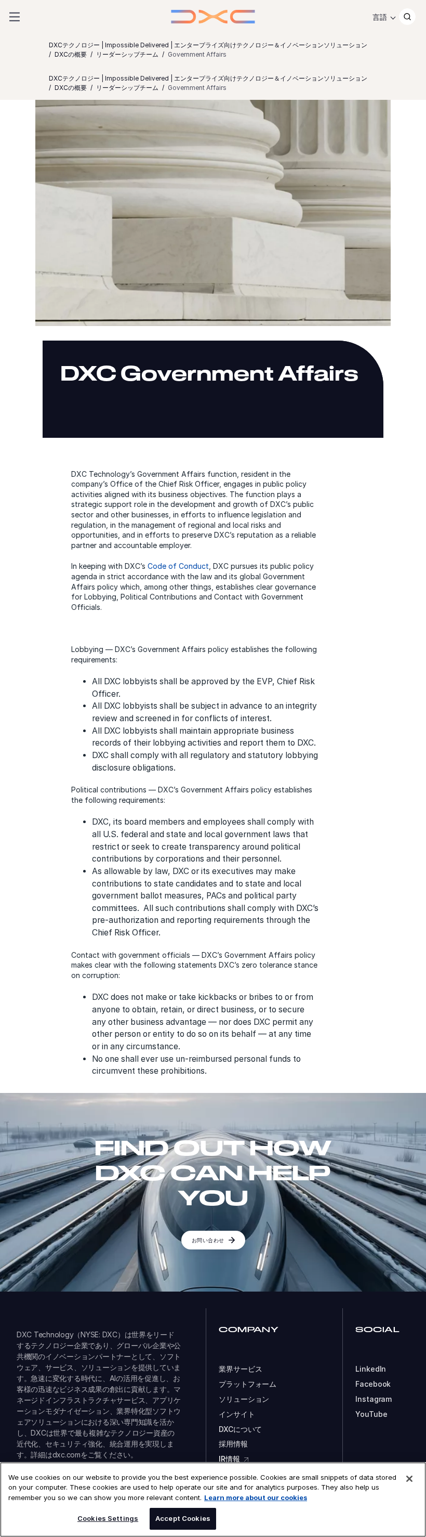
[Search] (407, 16)
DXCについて (240, 1429)
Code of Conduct (178, 566)
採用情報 (233, 1444)
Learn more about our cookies (255, 1497)
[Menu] (14, 16)
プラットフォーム (247, 1384)
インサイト (237, 1414)
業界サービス (240, 1369)
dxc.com (66, 1454)
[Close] (409, 1478)
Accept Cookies (182, 1518)
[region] (213, 1499)
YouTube (371, 1414)
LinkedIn (370, 1369)
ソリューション (244, 1399)
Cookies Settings (107, 1518)
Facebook (373, 1384)
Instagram (373, 1399)
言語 (379, 16)
